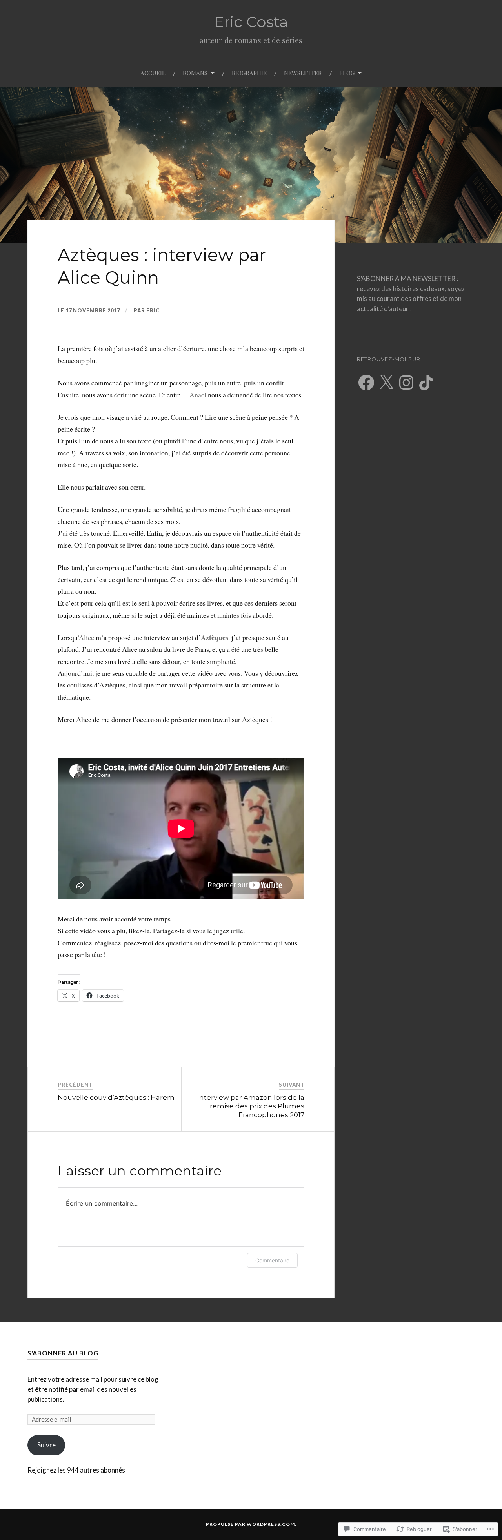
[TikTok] (426, 382)
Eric (153, 310)
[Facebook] (366, 382)
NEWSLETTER (303, 73)
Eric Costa (251, 22)
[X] (386, 382)
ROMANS (195, 73)
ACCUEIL (153, 73)
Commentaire (272, 1260)
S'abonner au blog (62, 1353)
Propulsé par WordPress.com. (251, 1524)
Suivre (46, 1445)
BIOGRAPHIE (249, 73)
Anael (197, 394)
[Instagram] (406, 382)
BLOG (347, 73)
